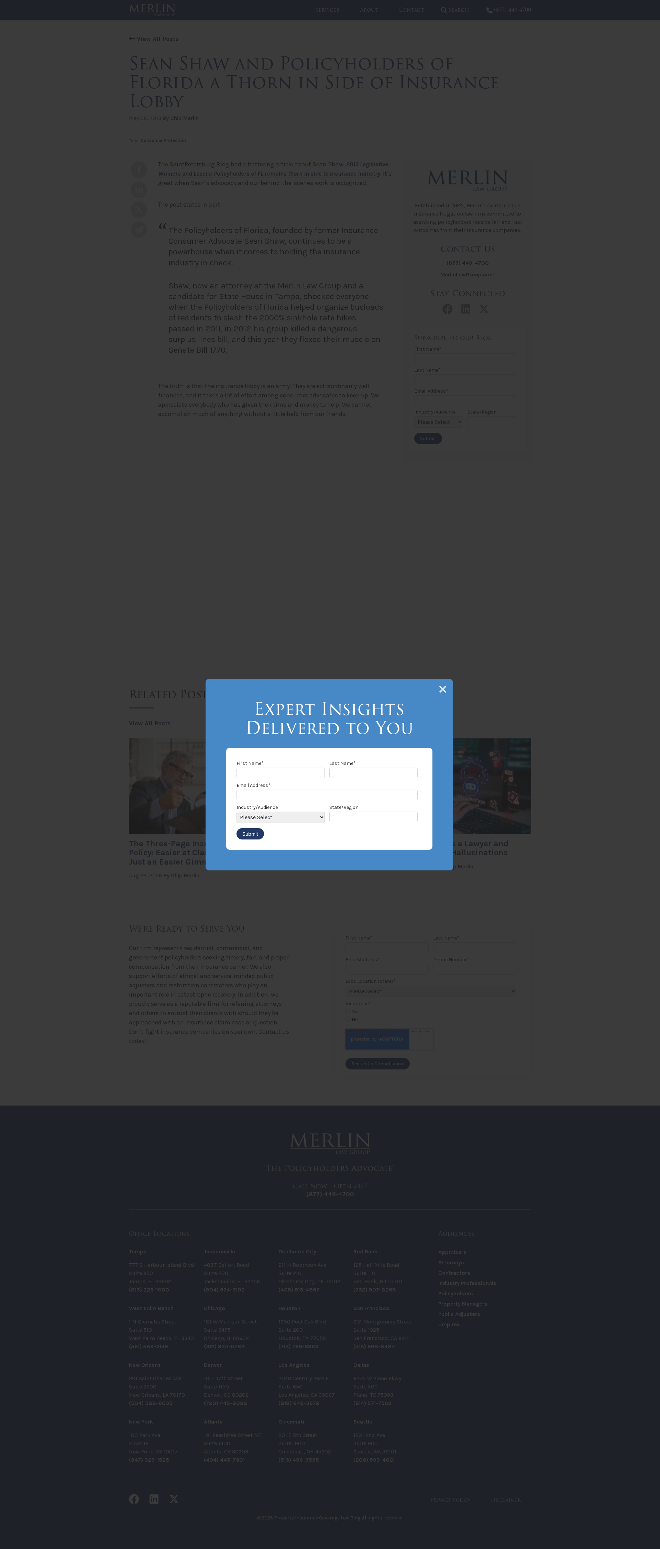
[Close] (442, 689)
